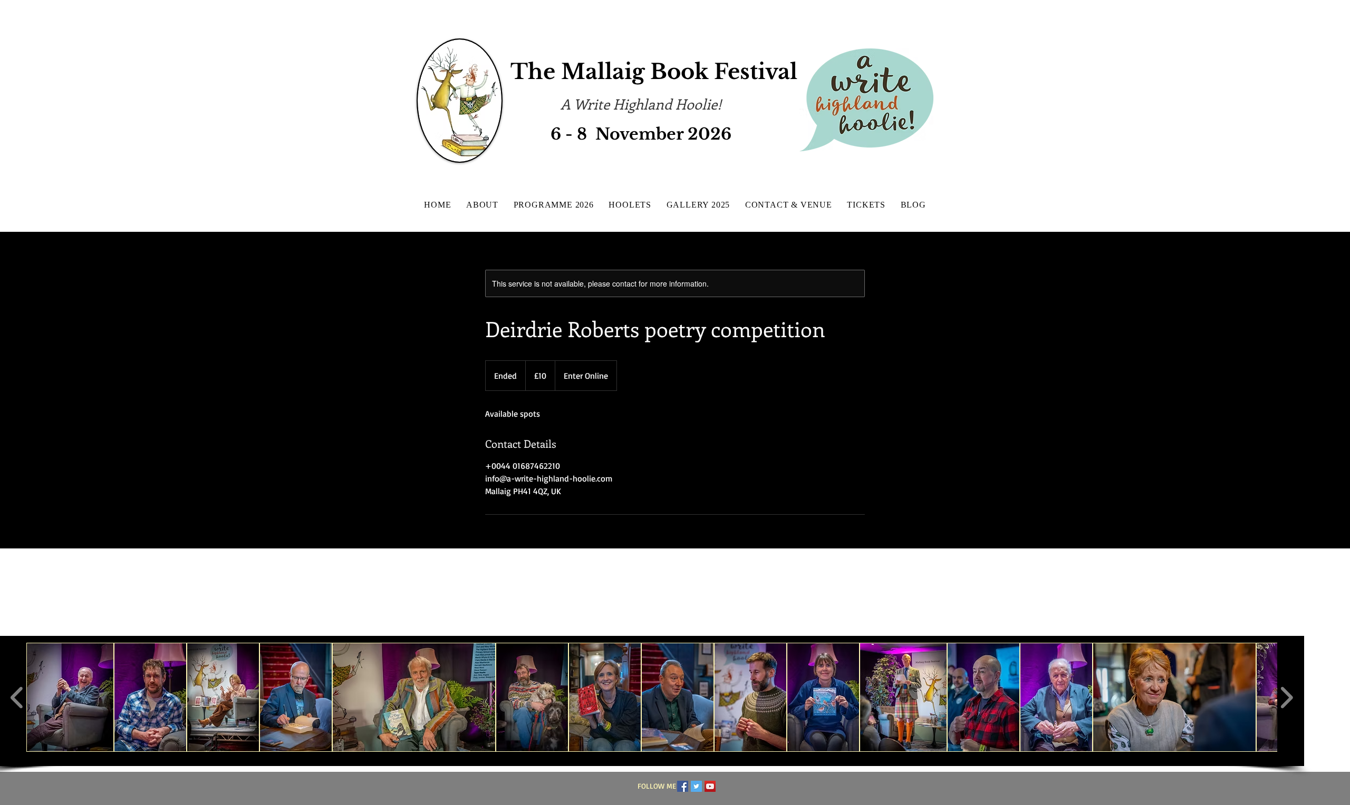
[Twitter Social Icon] (696, 786)
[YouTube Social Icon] (710, 786)
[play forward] (1286, 697)
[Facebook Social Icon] (682, 786)
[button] (70, 697)
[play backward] (17, 697)
